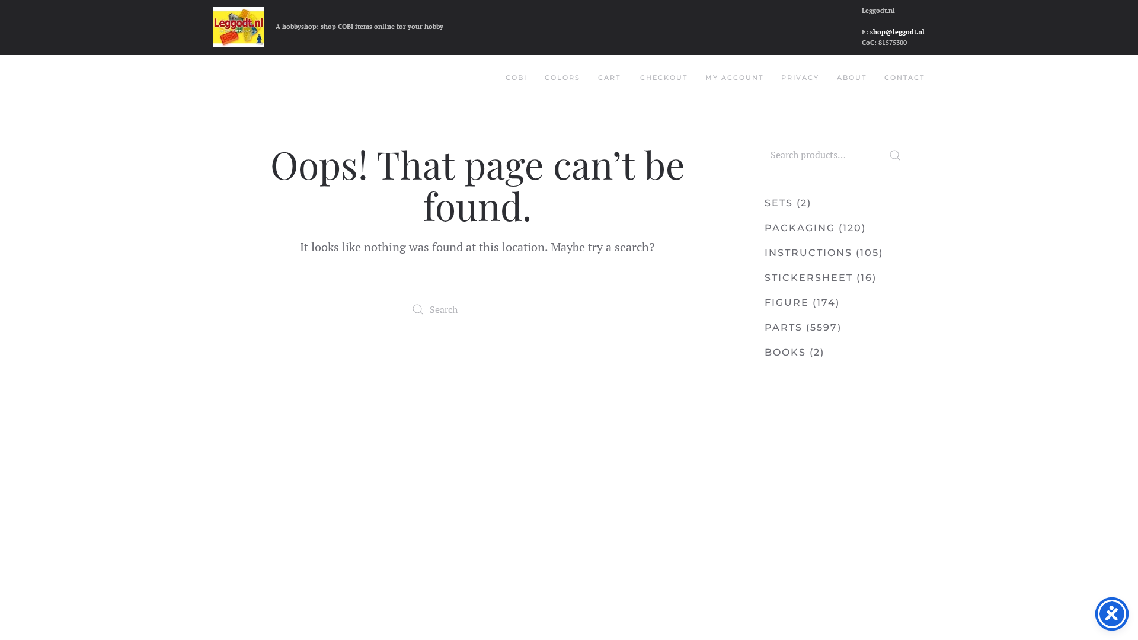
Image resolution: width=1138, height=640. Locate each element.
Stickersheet (809, 277)
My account (734, 77)
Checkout (664, 77)
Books (785, 352)
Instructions (808, 252)
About (852, 77)
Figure (787, 302)
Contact (904, 77)
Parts (784, 327)
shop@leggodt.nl (897, 32)
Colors (562, 77)
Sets (779, 203)
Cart (609, 77)
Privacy (800, 77)
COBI (516, 77)
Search (895, 155)
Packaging (800, 227)
